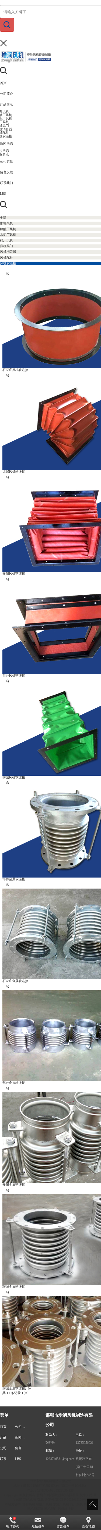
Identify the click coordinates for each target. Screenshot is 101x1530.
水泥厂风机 (61, 1504)
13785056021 (84, 1443)
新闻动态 (21, 1437)
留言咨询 (63, 1526)
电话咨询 (12, 1526)
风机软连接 (66, 1509)
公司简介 (21, 1426)
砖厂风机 (76, 1504)
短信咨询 (38, 1526)
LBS (18, 1459)
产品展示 (6, 1437)
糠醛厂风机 (44, 1504)
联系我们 (6, 1459)
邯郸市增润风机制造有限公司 (58, 1495)
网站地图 (29, 1500)
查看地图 (88, 1526)
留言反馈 (21, 1448)
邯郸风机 (28, 1504)
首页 (3, 1426)
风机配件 (50, 1509)
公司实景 (6, 1448)
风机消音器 (35, 1509)
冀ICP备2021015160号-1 (72, 1500)
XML (40, 1500)
